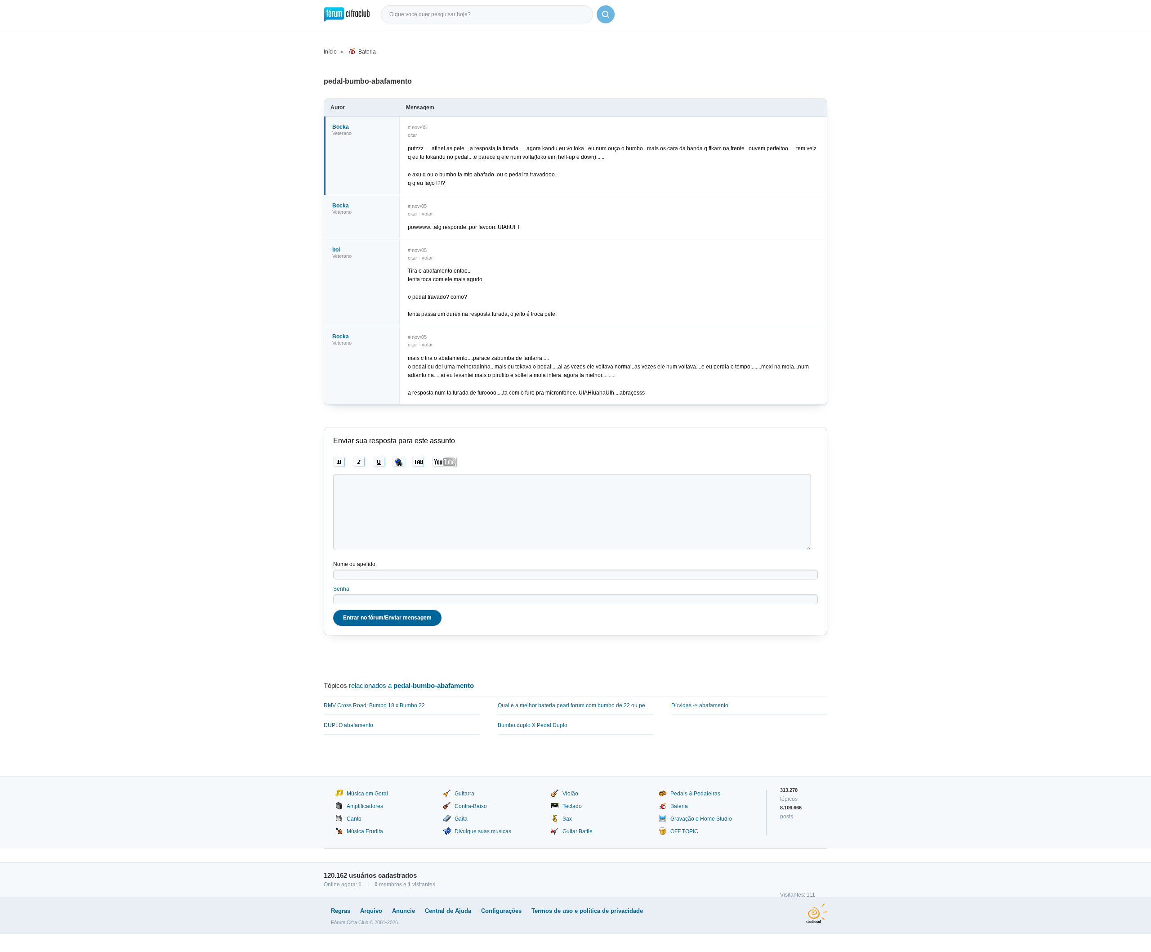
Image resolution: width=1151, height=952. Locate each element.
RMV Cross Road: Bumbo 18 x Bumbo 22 (374, 705)
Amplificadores (365, 806)
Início (330, 52)
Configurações (501, 910)
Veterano (342, 133)
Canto (354, 819)
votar (427, 213)
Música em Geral (367, 793)
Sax (567, 819)
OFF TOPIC (684, 831)
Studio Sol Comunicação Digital (816, 913)
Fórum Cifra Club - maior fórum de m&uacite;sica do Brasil (347, 14)
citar (412, 135)
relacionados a (411, 685)
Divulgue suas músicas (483, 831)
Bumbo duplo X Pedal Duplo (532, 725)
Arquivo (371, 910)
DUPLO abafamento (348, 725)
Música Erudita (365, 831)
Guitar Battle (577, 831)
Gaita (461, 819)
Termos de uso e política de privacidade (587, 910)
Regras (340, 910)
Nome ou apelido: (355, 564)
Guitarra (464, 793)
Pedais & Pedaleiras (695, 793)
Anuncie (403, 910)
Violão (570, 793)
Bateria (367, 52)
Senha (341, 589)
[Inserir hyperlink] (399, 462)
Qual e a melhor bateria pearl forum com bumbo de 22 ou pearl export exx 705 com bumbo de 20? (576, 705)
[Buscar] (606, 14)
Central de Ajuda (448, 910)
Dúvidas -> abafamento (699, 705)
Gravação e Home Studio (701, 819)
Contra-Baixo (471, 806)
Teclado (572, 806)
